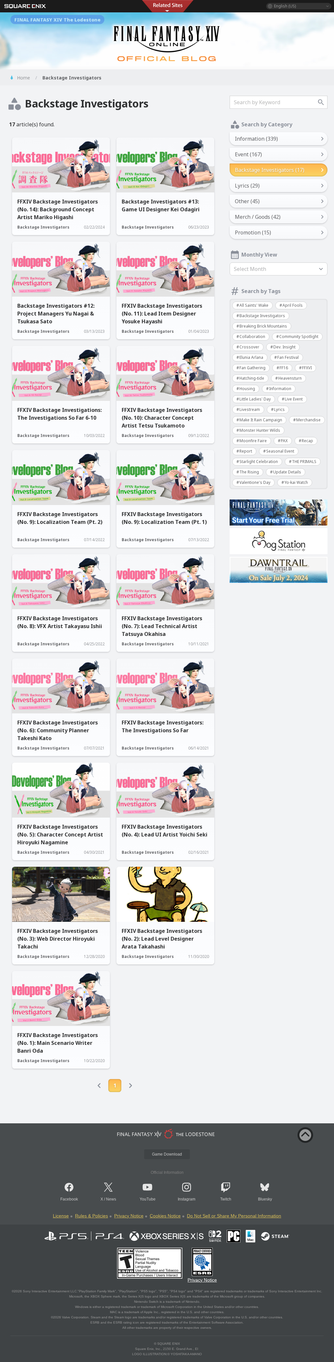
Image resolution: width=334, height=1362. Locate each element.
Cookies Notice (165, 1215)
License (61, 1215)
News (111, 1199)
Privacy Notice (129, 1215)
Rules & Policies (91, 1215)
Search (321, 102)
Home (23, 78)
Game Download (167, 1154)
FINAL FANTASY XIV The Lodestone (57, 20)
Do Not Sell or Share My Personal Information (234, 1215)
